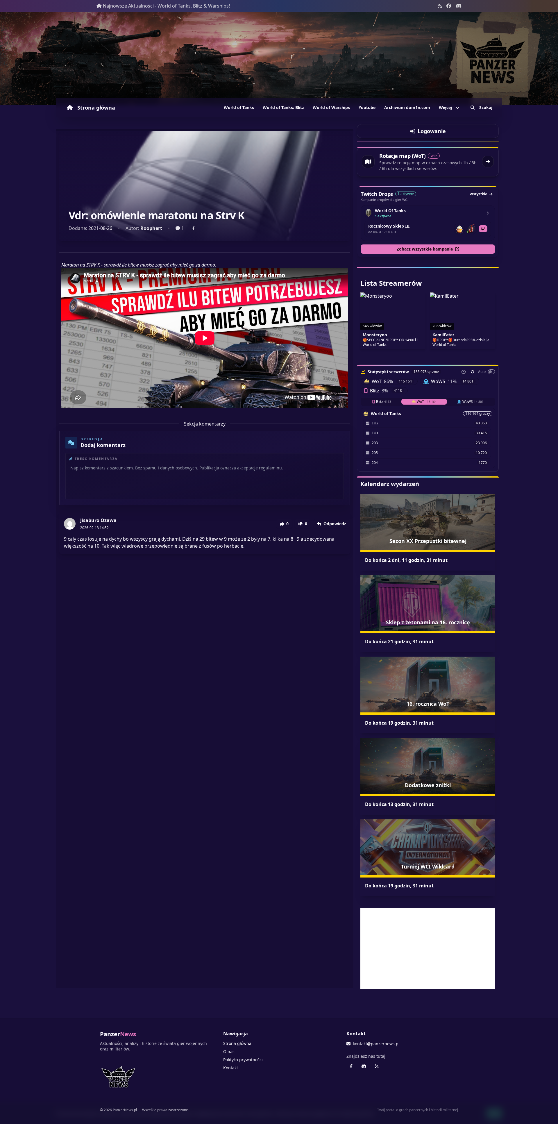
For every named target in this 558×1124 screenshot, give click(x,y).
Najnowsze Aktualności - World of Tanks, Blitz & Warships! (166, 6)
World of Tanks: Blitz (283, 107)
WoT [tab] (427, 401)
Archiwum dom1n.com (407, 107)
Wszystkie (478, 194)
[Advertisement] (427, 948)
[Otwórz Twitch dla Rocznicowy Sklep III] (483, 228)
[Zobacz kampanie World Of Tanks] (487, 213)
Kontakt (230, 1068)
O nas (229, 1051)
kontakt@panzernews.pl (376, 1043)
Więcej (445, 107)
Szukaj (485, 107)
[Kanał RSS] (440, 5)
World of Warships (331, 107)
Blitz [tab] (383, 401)
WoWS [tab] (473, 401)
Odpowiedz (334, 523)
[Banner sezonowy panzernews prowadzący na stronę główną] (279, 58)
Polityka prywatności (243, 1059)
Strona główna (96, 107)
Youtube (367, 107)
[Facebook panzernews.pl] (448, 5)
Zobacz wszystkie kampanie (425, 249)
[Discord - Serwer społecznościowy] (459, 5)
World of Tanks (239, 107)
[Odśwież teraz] (472, 371)
